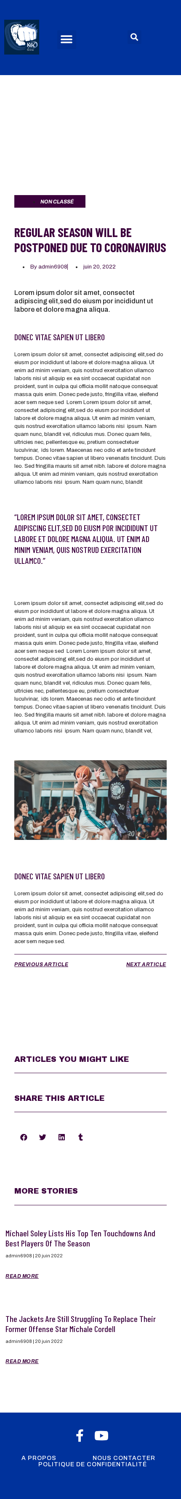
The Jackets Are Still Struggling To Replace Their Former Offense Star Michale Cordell (80, 1324)
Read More (22, 1276)
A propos (38, 1458)
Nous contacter (124, 1458)
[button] (66, 39)
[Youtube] (101, 1435)
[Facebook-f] (79, 1435)
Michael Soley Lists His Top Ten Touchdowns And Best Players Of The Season (80, 1238)
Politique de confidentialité (92, 1464)
